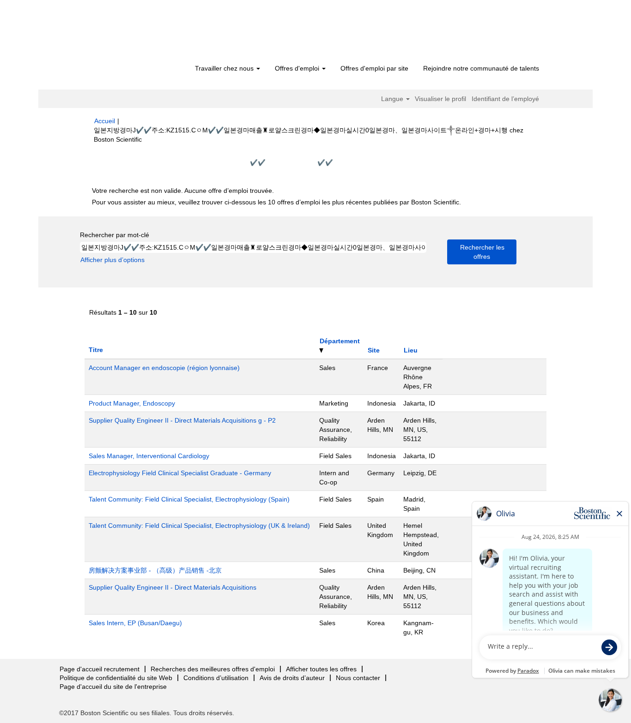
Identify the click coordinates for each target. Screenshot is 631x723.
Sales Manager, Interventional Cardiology (149, 456)
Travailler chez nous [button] (225, 68)
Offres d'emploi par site (374, 68)
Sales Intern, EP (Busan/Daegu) (135, 623)
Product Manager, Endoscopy (132, 403)
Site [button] (374, 350)
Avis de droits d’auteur (292, 677)
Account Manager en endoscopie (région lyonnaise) (164, 367)
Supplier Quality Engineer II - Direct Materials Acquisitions (172, 587)
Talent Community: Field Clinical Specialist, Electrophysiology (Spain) (189, 499)
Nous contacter (358, 677)
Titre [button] (96, 349)
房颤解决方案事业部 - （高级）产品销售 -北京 (155, 570)
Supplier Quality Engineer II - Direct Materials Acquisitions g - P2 (182, 420)
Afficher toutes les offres (321, 669)
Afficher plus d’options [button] (112, 259)
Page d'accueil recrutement (100, 669)
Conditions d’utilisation (216, 677)
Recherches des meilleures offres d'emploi (213, 669)
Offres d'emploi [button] (298, 68)
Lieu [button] (411, 350)
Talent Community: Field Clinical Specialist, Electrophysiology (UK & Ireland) (199, 525)
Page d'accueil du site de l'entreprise (113, 686)
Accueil (104, 121)
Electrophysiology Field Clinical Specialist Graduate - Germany (180, 473)
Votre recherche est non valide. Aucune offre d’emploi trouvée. (183, 190)
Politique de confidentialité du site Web (116, 677)
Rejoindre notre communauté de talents (481, 68)
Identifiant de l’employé (505, 98)
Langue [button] (393, 98)
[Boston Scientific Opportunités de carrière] (147, 33)
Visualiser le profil (440, 98)
